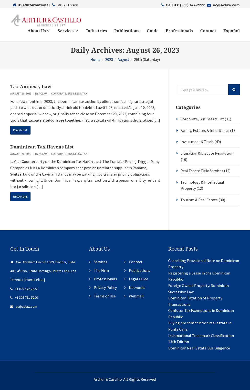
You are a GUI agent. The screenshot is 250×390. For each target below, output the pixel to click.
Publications (126, 31)
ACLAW (43, 93)
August (123, 59)
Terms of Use (105, 296)
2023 (109, 59)
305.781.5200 (67, 4)
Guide (152, 31)
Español (231, 31)
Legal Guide (138, 278)
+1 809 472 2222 (26, 288)
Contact (208, 31)
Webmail (136, 296)
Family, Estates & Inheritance (204, 130)
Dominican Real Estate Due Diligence (199, 348)
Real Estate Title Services (201, 170)
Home (95, 59)
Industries (96, 31)
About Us (37, 31)
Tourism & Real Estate (199, 199)
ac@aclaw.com (226, 4)
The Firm (101, 270)
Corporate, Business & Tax (69, 93)
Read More (20, 130)
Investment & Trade (197, 141)
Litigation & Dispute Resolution (206, 153)
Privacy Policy (105, 287)
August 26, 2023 (20, 93)
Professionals (179, 31)
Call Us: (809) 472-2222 (185, 4)
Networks (137, 287)
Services (66, 31)
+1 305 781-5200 (26, 297)
